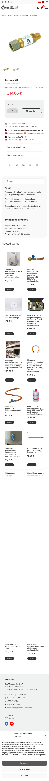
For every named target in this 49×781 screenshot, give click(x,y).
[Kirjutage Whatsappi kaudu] (11, 2)
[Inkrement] (16, 111)
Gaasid (10, 15)
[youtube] (12, 724)
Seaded (24, 776)
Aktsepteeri (24, 763)
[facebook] (6, 724)
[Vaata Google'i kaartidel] (2, 2)
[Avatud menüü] (46, 8)
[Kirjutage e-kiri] (5, 2)
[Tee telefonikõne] (8, 2)
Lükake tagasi (24, 769)
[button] (45, 735)
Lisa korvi (33, 111)
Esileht (4, 15)
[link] (38, 8)
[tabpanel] (24, 211)
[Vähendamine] (9, 111)
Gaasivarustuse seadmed (21, 15)
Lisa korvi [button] (9, 289)
